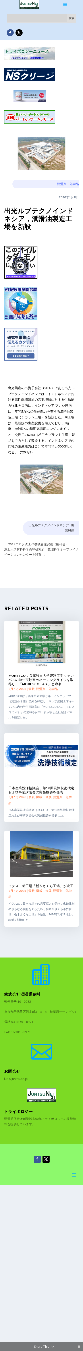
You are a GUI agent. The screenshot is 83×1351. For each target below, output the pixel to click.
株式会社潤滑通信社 (22, 994)
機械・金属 (44, 797)
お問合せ (12, 1071)
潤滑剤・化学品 (68, 184)
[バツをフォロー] (19, 32)
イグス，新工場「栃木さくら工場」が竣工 (41, 886)
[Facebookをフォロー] (10, 32)
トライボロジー (18, 1111)
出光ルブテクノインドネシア (49, 525)
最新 (31, 689)
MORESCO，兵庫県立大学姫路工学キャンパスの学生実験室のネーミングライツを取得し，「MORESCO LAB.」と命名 (41, 680)
